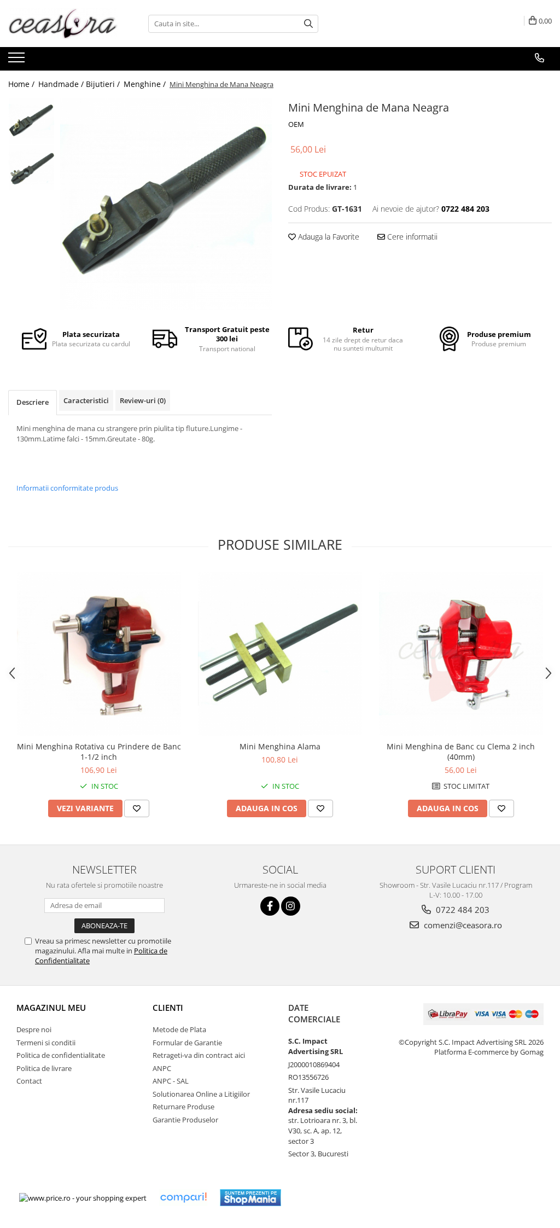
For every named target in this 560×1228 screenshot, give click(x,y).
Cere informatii (411, 236)
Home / (22, 84)
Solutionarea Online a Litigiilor (201, 1094)
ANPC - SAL (171, 1081)
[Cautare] (308, 24)
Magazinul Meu (51, 1007)
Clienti (168, 1007)
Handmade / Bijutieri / (80, 84)
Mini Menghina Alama (280, 746)
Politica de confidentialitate (60, 1055)
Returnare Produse (183, 1106)
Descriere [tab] (32, 402)
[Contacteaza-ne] (539, 58)
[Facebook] (269, 906)
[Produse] (17, 61)
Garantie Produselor (185, 1120)
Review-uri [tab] (143, 400)
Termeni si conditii (45, 1042)
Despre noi (33, 1029)
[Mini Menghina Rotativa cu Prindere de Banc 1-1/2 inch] (99, 654)
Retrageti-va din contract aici (199, 1055)
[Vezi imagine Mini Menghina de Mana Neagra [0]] (31, 121)
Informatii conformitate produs (67, 488)
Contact (29, 1081)
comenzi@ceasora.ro (462, 924)
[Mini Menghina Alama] (280, 654)
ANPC (162, 1068)
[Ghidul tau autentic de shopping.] (183, 1197)
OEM (296, 124)
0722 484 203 (461, 909)
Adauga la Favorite (327, 236)
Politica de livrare (44, 1068)
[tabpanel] (166, 204)
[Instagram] (290, 906)
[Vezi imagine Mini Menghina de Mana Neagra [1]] (31, 167)
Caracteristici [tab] (86, 400)
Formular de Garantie (187, 1042)
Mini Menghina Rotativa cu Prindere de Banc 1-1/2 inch (99, 751)
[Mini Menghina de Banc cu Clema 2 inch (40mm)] (461, 654)
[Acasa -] (63, 23)
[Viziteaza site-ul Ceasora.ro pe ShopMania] (250, 1197)
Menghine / (146, 84)
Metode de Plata (179, 1029)
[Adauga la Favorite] (136, 808)
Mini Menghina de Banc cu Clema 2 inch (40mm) (461, 751)
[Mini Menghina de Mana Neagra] (166, 204)
